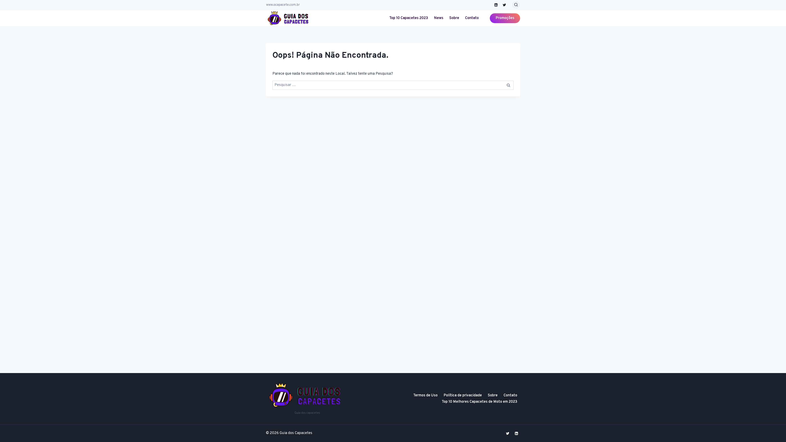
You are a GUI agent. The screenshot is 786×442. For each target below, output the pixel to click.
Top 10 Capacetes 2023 (408, 18)
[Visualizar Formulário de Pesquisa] (516, 5)
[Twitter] (504, 5)
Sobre (454, 18)
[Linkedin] (496, 5)
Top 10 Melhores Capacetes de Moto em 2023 (479, 401)
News (438, 18)
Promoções (505, 18)
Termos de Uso (425, 395)
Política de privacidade (463, 395)
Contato (472, 18)
